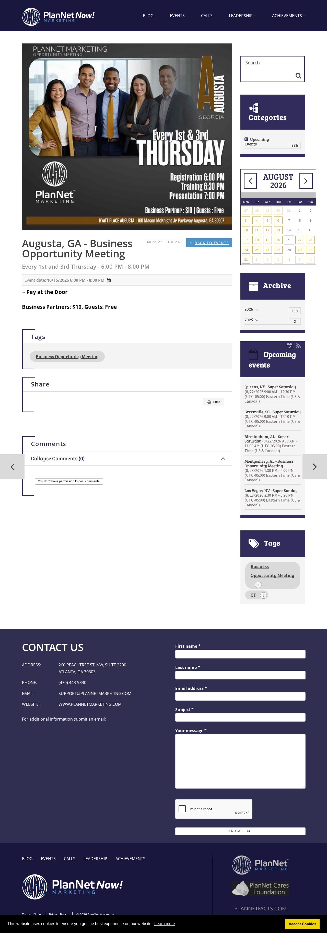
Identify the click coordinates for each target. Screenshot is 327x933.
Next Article (12, 466)
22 (299, 239)
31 (246, 259)
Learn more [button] (164, 923)
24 (246, 249)
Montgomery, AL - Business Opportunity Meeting (272, 470)
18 (257, 239)
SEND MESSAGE (240, 831)
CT (257, 595)
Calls (207, 15)
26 (267, 249)
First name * (188, 646)
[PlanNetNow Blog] (59, 15)
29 (267, 210)
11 (257, 230)
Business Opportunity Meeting (67, 356)
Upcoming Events (256, 141)
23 (310, 239)
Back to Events (212, 242)
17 (246, 239)
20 (278, 239)
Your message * (191, 730)
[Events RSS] (298, 345)
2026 (248, 309)
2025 (248, 319)
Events (177, 15)
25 (257, 249)
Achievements (287, 15)
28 (257, 210)
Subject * (184, 709)
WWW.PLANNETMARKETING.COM (90, 704)
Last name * (187, 667)
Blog (148, 15)
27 (246, 210)
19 (267, 239)
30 (278, 210)
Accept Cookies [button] (302, 924)
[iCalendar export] (290, 345)
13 (278, 230)
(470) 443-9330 (72, 682)
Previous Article (314, 466)
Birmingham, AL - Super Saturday (270, 443)
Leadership (241, 15)
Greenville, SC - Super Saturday (272, 419)
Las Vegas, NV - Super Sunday (272, 497)
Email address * (191, 688)
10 (246, 230)
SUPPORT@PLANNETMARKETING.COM (95, 693)
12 (267, 230)
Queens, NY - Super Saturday (272, 394)
